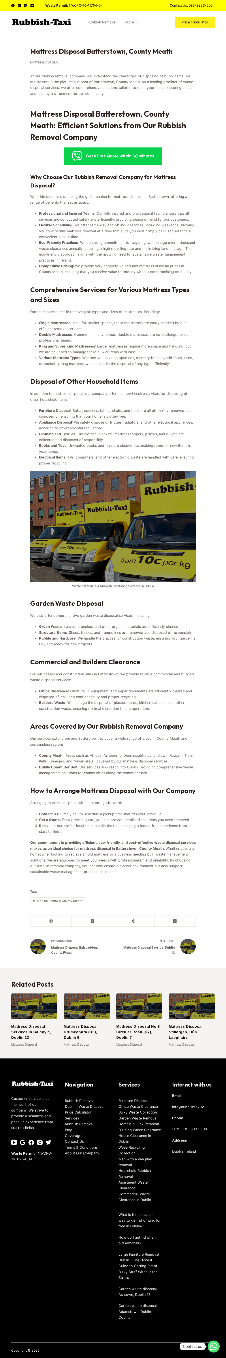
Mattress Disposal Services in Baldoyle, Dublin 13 (31, 1032)
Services (72, 1118)
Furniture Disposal (134, 1100)
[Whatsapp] (214, 1346)
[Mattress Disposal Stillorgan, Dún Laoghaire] (192, 1006)
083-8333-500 (201, 5)
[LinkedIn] (175, 921)
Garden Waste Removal (138, 1118)
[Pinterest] (133, 921)
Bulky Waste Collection (138, 1112)
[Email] (22, 1142)
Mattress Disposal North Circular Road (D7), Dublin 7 (139, 1032)
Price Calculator (194, 22)
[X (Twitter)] (25, 5)
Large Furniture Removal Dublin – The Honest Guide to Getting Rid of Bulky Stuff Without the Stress (139, 1266)
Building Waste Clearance (140, 1130)
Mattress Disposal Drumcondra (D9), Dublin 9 (81, 1032)
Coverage (73, 1135)
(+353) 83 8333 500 (189, 1129)
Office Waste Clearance (138, 1106)
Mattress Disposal (44, 62)
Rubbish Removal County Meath (57, 901)
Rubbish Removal (102, 22)
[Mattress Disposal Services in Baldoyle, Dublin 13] (34, 1006)
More (129, 22)
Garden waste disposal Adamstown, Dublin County (138, 1311)
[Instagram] (19, 5)
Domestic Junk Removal (139, 1124)
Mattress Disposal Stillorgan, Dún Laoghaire (186, 1032)
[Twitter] (48, 1142)
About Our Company (82, 1153)
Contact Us (74, 1141)
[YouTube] (32, 5)
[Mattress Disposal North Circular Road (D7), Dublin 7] (139, 1006)
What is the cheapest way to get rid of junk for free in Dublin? (140, 1220)
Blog (68, 1130)
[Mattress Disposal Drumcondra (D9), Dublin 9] (87, 1006)
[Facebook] (13, 5)
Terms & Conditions (81, 1147)
